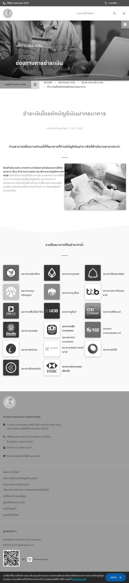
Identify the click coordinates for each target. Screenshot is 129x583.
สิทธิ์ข (6, 496)
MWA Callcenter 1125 (18, 3)
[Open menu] (124, 13)
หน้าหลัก (48, 83)
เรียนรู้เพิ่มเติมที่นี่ (79, 579)
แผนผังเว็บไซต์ (11, 515)
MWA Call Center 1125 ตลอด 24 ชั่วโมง (29, 437)
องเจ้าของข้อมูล (17, 496)
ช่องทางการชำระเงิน (92, 83)
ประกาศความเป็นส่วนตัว (16, 485)
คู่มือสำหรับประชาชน (14, 502)
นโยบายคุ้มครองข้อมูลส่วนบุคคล (20, 478)
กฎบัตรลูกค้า (10, 509)
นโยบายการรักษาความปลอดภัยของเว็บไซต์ (26, 490)
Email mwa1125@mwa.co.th (23, 456)
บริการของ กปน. (67, 83)
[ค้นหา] (114, 13)
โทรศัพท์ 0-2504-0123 (20, 442)
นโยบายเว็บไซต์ (11, 472)
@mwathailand (41, 559)
